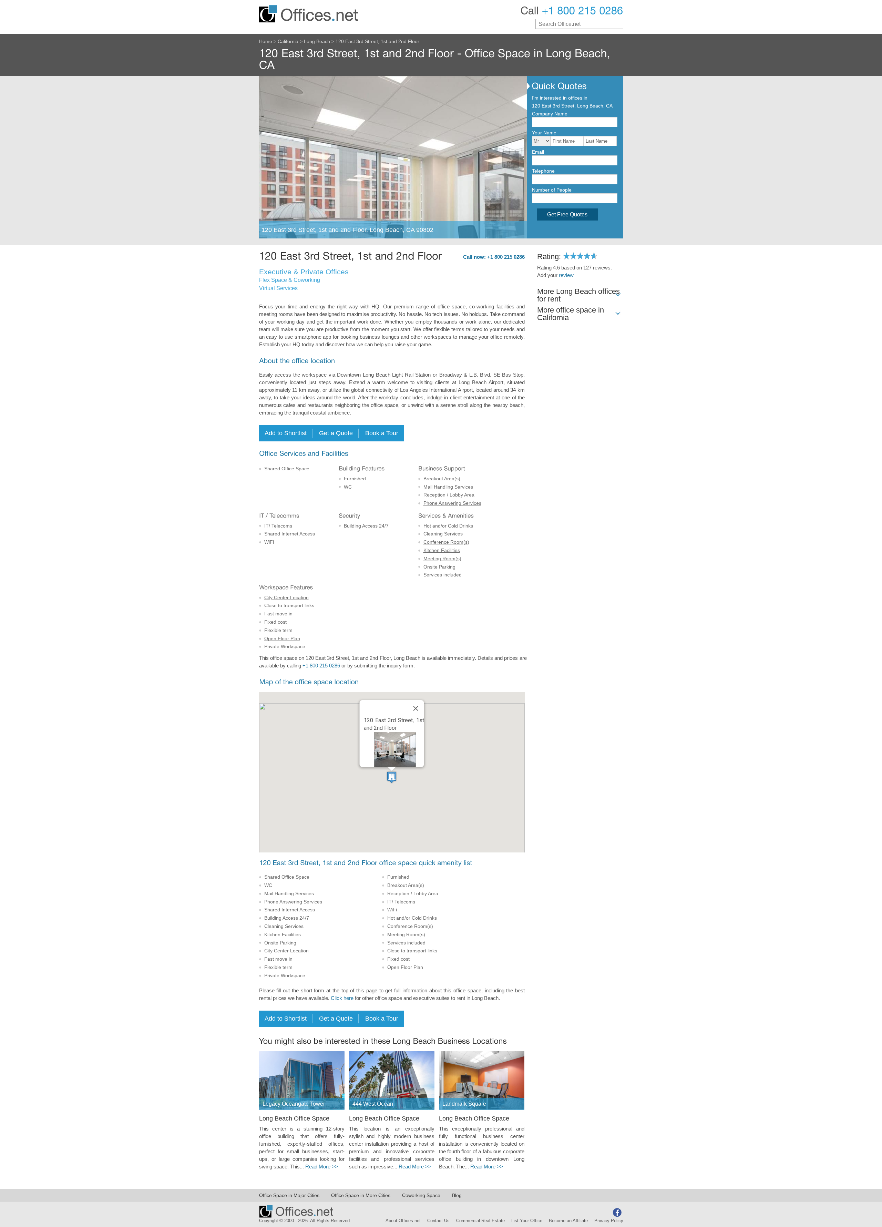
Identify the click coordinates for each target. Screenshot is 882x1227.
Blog (457, 1195)
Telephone (543, 170)
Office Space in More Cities (360, 1195)
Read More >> (321, 1166)
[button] (391, 777)
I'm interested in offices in (559, 97)
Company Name (549, 113)
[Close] (416, 708)
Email (538, 152)
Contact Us (438, 1220)
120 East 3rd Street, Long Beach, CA (572, 105)
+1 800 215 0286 (321, 665)
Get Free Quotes (567, 214)
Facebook (617, 1212)
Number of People (552, 189)
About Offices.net (403, 1220)
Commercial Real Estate (480, 1220)
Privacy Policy (608, 1220)
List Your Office (526, 1220)
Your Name (544, 132)
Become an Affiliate (568, 1220)
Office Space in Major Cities (289, 1195)
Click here (342, 998)
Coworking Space (421, 1195)
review (566, 275)
